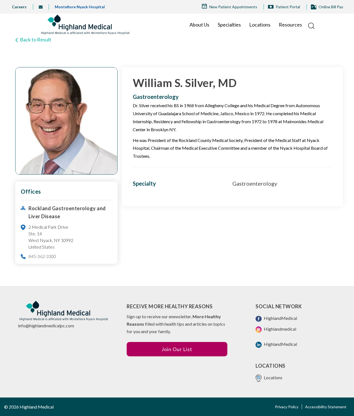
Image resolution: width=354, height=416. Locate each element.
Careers (19, 6)
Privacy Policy (286, 406)
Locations (259, 25)
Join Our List (177, 349)
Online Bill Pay (331, 6)
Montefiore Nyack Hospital (80, 6)
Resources (290, 25)
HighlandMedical (280, 318)
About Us (199, 25)
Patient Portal (288, 6)
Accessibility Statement (326, 406)
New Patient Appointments (233, 6)
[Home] (85, 25)
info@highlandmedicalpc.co (44, 325)
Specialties (229, 25)
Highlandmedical (279, 328)
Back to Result (35, 39)
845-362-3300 (42, 256)
